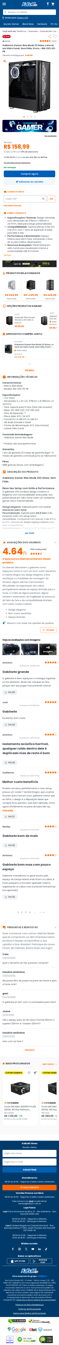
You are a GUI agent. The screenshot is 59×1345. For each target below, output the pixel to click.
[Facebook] (13, 1249)
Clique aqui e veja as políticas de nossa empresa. (36, 1300)
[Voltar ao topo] (29, 1270)
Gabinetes (33, 31)
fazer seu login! (43, 948)
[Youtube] (33, 1249)
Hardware (42, 24)
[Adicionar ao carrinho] (35, 1073)
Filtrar (50, 630)
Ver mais (7, 255)
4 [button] (30, 912)
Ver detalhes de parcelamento (17, 163)
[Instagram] (19, 1249)
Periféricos (22, 31)
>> (43, 912)
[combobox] (29, 12)
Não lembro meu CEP (12, 205)
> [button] (40, 912)
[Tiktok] (46, 1249)
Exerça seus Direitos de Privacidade (29, 1313)
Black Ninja (28, 24)
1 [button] (18, 912)
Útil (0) (11, 692)
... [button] (35, 912)
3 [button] (25, 912)
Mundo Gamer (11, 24)
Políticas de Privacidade (29, 1309)
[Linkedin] (39, 1249)
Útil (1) (11, 816)
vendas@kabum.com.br (29, 1203)
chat (31, 1201)
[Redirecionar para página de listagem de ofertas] (29, 126)
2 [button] (22, 912)
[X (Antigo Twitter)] (26, 1249)
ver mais (29, 1050)
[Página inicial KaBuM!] (29, 4)
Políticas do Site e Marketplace (30, 1305)
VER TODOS (48, 1064)
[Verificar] (17, 1321)
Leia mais (7, 810)
